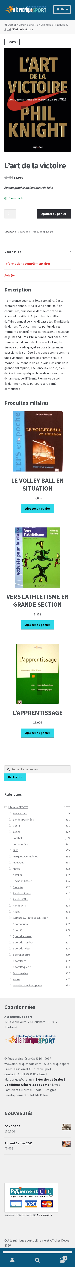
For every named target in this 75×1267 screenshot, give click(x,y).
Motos (16, 868)
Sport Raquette (22, 967)
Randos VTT (19, 905)
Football (17, 838)
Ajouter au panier (53, 214)
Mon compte (12, 1260)
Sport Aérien (20, 924)
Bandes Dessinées (23, 819)
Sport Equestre (22, 954)
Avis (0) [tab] (9, 275)
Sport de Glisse (22, 948)
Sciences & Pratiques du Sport (35, 232)
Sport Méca (19, 961)
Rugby (16, 911)
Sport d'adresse (22, 936)
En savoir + (44, 1215)
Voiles (16, 979)
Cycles (16, 832)
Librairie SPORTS (28, 24)
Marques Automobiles (25, 856)
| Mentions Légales (49, 1079)
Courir (16, 825)
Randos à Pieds (22, 893)
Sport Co (18, 930)
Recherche (15, 777)
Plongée (18, 887)
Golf (15, 850)
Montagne (18, 862)
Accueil (12, 24)
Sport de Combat (23, 942)
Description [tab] (12, 252)
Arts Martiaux (20, 813)
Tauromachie (20, 973)
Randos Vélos (20, 899)
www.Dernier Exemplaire (27, 985)
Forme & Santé (21, 844)
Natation (18, 875)
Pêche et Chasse (22, 881)
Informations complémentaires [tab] (27, 263)
